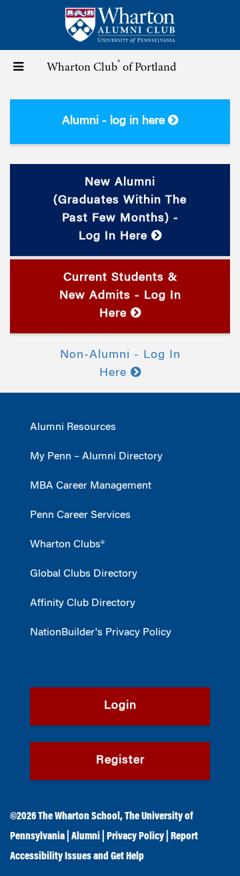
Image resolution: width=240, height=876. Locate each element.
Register (120, 761)
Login (120, 706)
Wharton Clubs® (67, 544)
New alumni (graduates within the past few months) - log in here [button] (120, 210)
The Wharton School (79, 816)
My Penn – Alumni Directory (96, 456)
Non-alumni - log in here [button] (120, 364)
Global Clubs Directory (83, 574)
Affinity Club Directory (82, 603)
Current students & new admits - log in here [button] (120, 296)
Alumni (85, 836)
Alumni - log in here (115, 121)
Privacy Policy (135, 836)
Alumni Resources (73, 427)
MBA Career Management (90, 486)
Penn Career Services (80, 515)
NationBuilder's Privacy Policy (100, 632)
